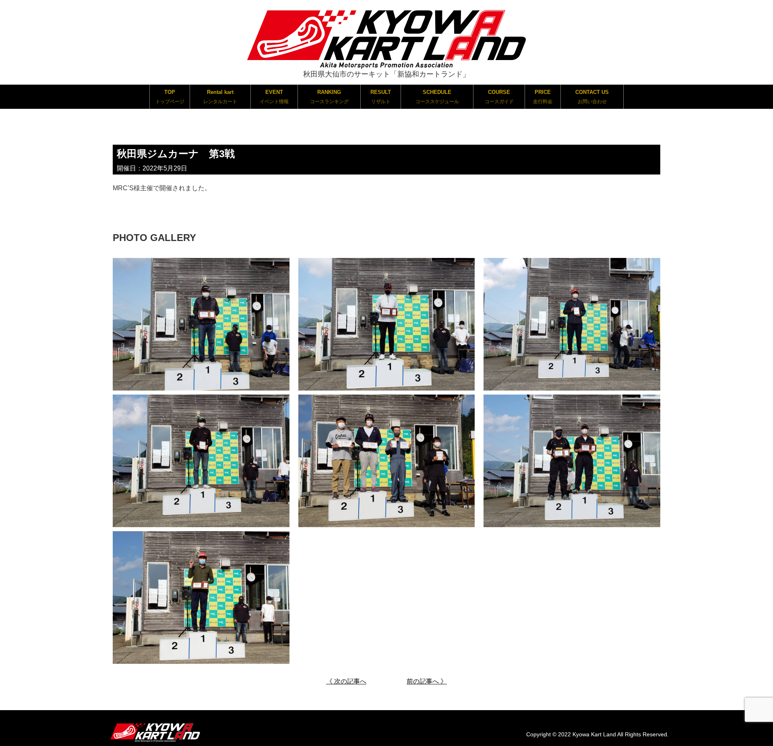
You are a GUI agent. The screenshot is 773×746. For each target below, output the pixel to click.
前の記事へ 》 (427, 681)
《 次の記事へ (346, 681)
